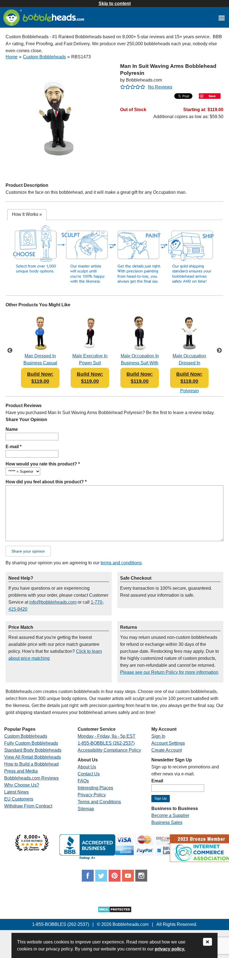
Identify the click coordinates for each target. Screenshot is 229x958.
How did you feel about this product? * (46, 481)
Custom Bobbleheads (44, 56)
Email (157, 780)
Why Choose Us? (21, 785)
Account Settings (168, 743)
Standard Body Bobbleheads (32, 750)
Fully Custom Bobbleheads (31, 743)
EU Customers (18, 799)
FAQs (83, 780)
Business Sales (166, 822)
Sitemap (86, 808)
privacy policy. (170, 949)
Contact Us (89, 773)
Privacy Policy (92, 794)
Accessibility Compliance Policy (109, 750)
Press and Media (21, 771)
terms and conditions (121, 562)
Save (212, 96)
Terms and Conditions (99, 801)
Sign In (158, 736)
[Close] (207, 942)
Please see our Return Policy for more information (169, 672)
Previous (10, 351)
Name (12, 429)
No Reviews (160, 87)
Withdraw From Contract (28, 806)
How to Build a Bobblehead (31, 764)
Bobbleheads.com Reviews (31, 778)
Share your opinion (28, 551)
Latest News (16, 792)
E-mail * (14, 446)
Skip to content (115, 3)
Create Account (166, 750)
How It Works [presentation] (27, 214)
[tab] (27, 214)
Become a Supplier (170, 815)
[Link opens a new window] (221, 17)
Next (219, 351)
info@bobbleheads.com (53, 602)
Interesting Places (95, 787)
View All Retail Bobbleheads (32, 757)
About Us (87, 767)
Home (12, 56)
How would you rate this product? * (43, 464)
